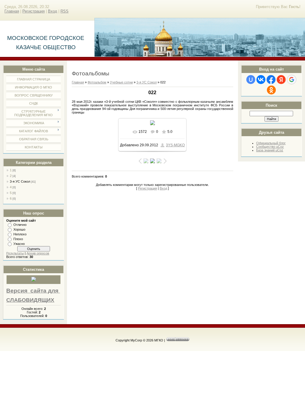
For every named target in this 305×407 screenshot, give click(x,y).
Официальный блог (271, 143)
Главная (11, 11)
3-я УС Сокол (20, 181)
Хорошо (19, 229)
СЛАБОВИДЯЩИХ (30, 300)
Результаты (15, 253)
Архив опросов (38, 253)
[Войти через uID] (250, 79)
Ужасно (19, 244)
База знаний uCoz (269, 150)
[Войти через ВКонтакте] (260, 79)
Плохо (18, 239)
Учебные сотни (121, 82)
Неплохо (20, 234)
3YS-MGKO (175, 145)
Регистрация (33, 11)
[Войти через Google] (291, 79)
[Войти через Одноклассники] (271, 90)
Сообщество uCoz (270, 146)
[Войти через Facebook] (271, 79)
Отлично (20, 224)
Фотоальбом (97, 82)
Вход (52, 11)
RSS (64, 11)
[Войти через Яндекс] (281, 79)
